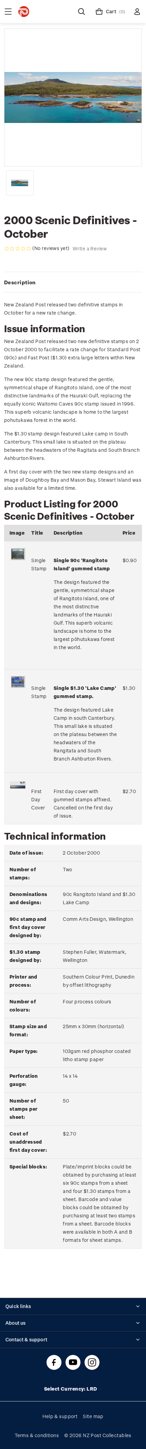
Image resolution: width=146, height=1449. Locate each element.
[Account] (137, 11)
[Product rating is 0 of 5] (17, 248)
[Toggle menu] (8, 11)
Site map (93, 1416)
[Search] (81, 11)
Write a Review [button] (90, 248)
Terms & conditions (37, 1435)
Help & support (59, 1416)
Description (20, 282)
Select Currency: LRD (71, 1389)
